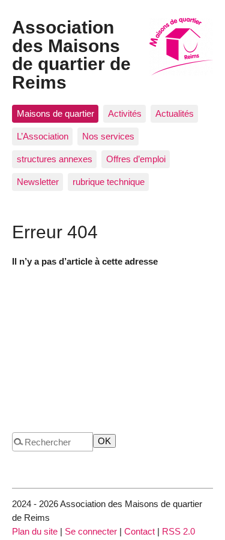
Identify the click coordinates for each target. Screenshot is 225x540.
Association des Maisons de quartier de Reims (71, 54)
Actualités (174, 113)
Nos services (108, 136)
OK (104, 441)
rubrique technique (109, 182)
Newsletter (38, 182)
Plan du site (35, 531)
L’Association (42, 136)
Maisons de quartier (55, 113)
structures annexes (54, 159)
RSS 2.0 (178, 531)
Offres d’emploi (136, 159)
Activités (125, 113)
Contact (139, 531)
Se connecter (91, 531)
